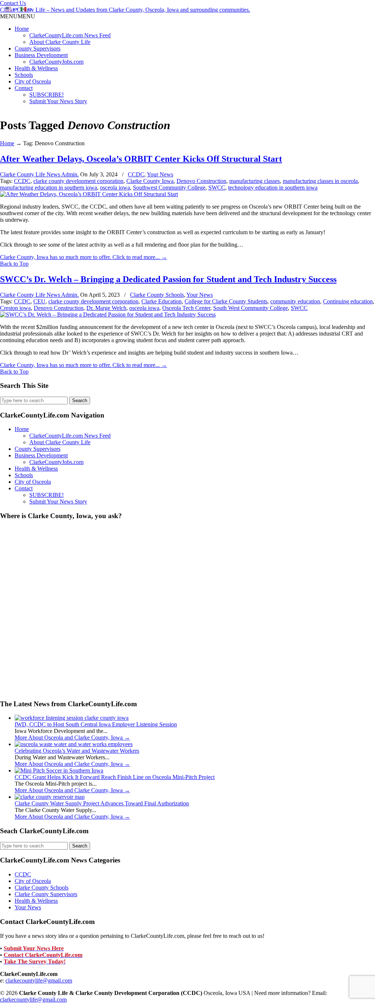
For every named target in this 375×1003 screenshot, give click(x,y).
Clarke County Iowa (150, 181)
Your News (160, 174)
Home (22, 29)
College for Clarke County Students (226, 301)
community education (295, 301)
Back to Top (14, 264)
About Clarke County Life (59, 42)
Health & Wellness (36, 68)
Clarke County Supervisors (46, 894)
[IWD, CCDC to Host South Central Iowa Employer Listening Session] (72, 718)
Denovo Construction (201, 181)
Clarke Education (161, 301)
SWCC (216, 187)
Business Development (41, 55)
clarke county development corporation (78, 181)
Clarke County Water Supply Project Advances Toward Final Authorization (102, 803)
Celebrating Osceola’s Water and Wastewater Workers (77, 751)
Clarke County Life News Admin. (39, 174)
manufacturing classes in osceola (320, 181)
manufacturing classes (254, 181)
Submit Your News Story (58, 101)
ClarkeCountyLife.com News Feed (70, 35)
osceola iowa (115, 187)
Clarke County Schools (157, 295)
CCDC (136, 174)
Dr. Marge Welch (106, 308)
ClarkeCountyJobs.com (56, 62)
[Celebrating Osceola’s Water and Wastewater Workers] (74, 744)
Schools (24, 75)
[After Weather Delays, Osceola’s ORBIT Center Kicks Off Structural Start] (89, 194)
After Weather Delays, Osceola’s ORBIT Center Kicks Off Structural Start (141, 159)
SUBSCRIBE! (46, 94)
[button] (17, 16)
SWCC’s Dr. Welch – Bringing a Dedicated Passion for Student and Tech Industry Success (168, 279)
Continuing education (348, 301)
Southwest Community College (169, 187)
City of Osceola (33, 81)
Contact (24, 88)
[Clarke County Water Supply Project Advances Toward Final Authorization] (50, 797)
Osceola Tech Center (186, 308)
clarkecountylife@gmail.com (38, 980)
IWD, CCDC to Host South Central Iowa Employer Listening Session (96, 724)
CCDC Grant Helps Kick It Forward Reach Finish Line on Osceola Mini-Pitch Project (115, 777)
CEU (39, 301)
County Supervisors (37, 48)
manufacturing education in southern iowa (48, 187)
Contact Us (13, 3)
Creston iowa (15, 308)
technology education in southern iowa (273, 187)
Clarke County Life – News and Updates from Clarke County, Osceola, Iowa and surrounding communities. (125, 10)
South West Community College (250, 308)
